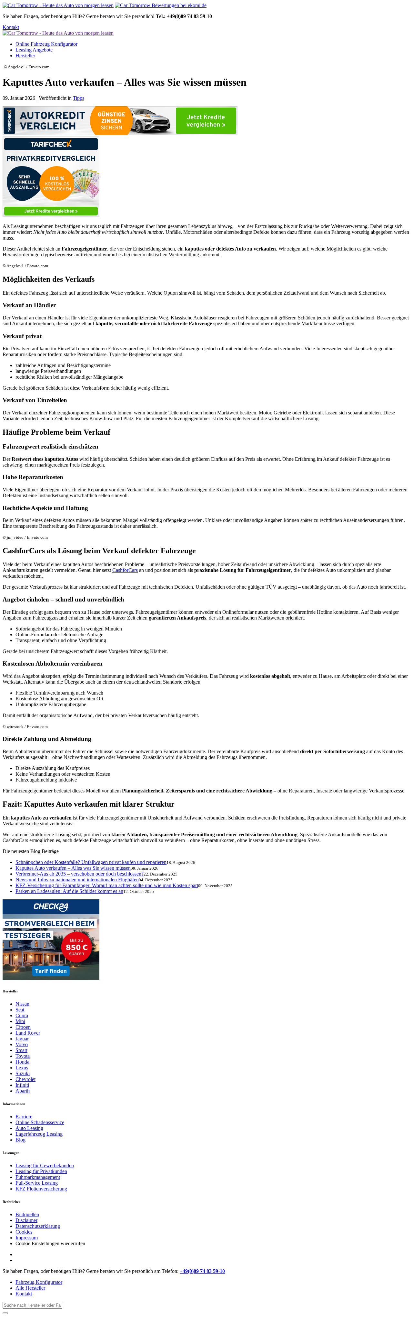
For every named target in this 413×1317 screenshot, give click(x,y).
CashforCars (125, 570)
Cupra (21, 1015)
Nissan (22, 1004)
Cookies (23, 1232)
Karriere (23, 1116)
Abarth (22, 1091)
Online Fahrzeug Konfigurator (46, 44)
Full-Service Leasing (36, 1183)
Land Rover (27, 1033)
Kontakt (11, 27)
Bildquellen (27, 1214)
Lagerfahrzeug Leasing (39, 1134)
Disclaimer (26, 1220)
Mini (20, 1021)
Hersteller (25, 55)
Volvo (21, 1044)
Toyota (22, 1056)
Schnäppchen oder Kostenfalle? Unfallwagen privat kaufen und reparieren (90, 862)
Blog (20, 1139)
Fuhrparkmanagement (37, 1177)
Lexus (21, 1067)
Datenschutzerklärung (37, 1226)
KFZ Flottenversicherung (41, 1188)
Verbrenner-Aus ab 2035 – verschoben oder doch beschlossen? (79, 873)
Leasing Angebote (34, 49)
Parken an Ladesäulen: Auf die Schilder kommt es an (69, 891)
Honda (22, 1062)
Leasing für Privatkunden (41, 1171)
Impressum (26, 1237)
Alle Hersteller (30, 1288)
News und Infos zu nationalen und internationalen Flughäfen (77, 879)
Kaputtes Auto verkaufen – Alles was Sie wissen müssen (73, 868)
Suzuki (22, 1073)
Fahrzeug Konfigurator (38, 1282)
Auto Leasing (29, 1128)
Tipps (78, 98)
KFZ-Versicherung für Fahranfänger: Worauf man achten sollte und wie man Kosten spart (106, 885)
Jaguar (22, 1038)
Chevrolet (25, 1079)
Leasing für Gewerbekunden (44, 1165)
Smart (21, 1050)
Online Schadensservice (39, 1122)
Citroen (23, 1027)
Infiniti (22, 1085)
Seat (19, 1009)
